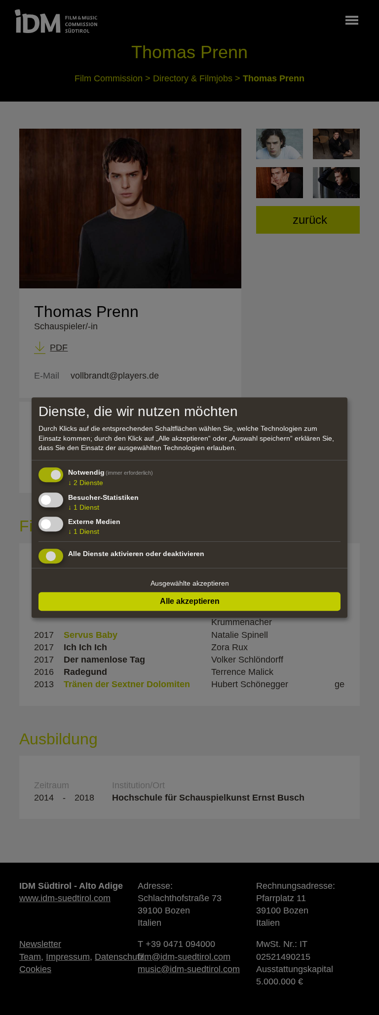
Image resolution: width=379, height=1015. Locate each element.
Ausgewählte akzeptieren (190, 583)
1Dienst (83, 507)
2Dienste (85, 483)
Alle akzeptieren (190, 601)
